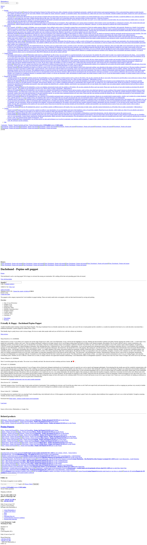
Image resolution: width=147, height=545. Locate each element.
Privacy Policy (29, 484)
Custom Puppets (8, 53)
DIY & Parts (7, 26)
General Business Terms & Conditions (14, 517)
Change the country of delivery (21, 291)
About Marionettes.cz (10, 510)
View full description (6, 279)
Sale (5, 122)
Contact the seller (5, 294)
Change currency (9, 284)
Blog (5, 513)
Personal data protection (10, 519)
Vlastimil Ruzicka (63, 460)
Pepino (2, 273)
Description (7, 318)
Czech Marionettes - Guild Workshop (70, 456)
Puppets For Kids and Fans (21, 125)
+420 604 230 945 (8, 501)
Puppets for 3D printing (10, 76)
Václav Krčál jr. (72, 453)
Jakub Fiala (81, 466)
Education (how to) (9, 516)
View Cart (12, 287)
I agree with (25, 484)
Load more (4, 403)
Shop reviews (4, 334)
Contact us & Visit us (9, 511)
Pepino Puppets (33, 125)
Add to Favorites (5, 289)
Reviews (6, 319)
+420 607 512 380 (9, 499)
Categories (4, 125)
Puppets (6, 10)
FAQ (5, 514)
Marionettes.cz (5, 1)
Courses (6, 108)
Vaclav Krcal (78, 457)
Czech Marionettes (54, 454)
